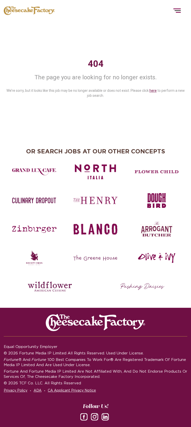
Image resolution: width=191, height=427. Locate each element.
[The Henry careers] (95, 200)
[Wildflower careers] (50, 286)
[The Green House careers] (95, 257)
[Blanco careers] (95, 229)
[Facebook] (85, 416)
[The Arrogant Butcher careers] (157, 229)
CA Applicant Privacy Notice (72, 390)
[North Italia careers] (95, 171)
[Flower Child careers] (157, 171)
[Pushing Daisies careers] (142, 286)
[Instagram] (95, 416)
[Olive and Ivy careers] (157, 257)
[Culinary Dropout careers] (34, 200)
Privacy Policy (15, 390)
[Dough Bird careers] (157, 200)
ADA (38, 390)
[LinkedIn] (106, 416)
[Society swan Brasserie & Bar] (34, 257)
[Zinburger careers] (34, 229)
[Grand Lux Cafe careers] (34, 171)
